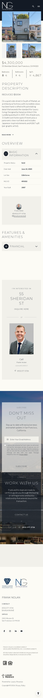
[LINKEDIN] (15, 631)
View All (36, 56)
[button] (21, 515)
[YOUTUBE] (21, 631)
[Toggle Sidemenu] (38, 6)
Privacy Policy (23, 454)
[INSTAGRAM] (10, 631)
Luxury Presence (17, 682)
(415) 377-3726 (20, 214)
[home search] (33, 6)
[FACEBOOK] (4, 631)
